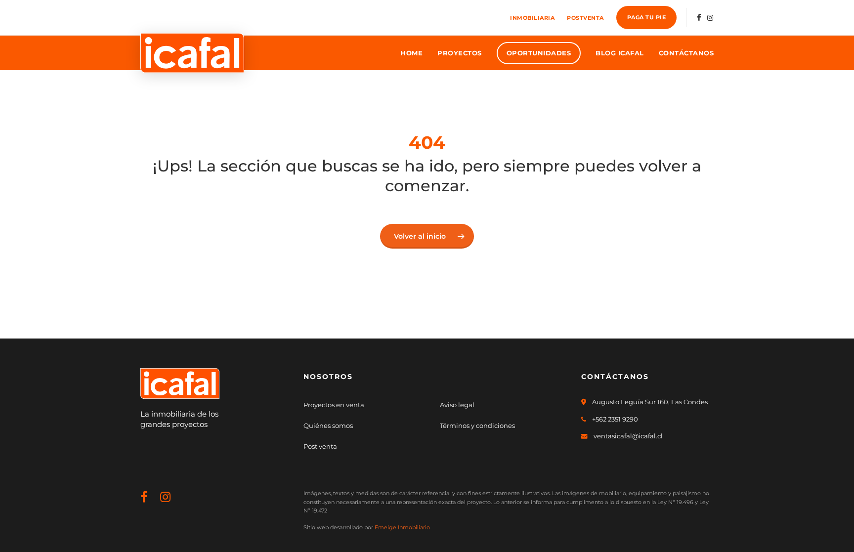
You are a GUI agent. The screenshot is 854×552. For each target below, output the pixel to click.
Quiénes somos (328, 425)
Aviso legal (457, 405)
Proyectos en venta (333, 405)
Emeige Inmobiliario (402, 527)
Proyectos (459, 53)
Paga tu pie (646, 17)
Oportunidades (539, 53)
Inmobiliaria (532, 17)
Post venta (320, 446)
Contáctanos (686, 53)
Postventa (585, 17)
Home (411, 53)
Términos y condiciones (477, 425)
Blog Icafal (620, 53)
